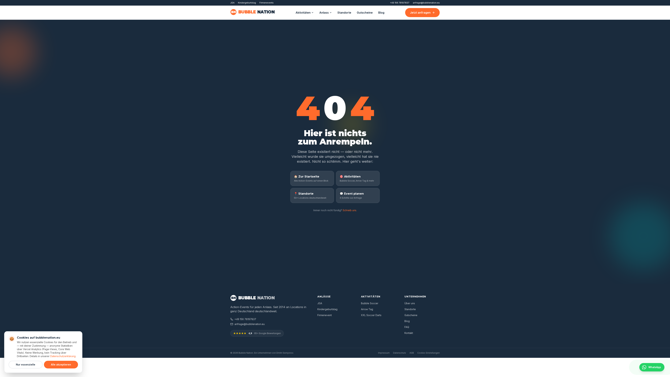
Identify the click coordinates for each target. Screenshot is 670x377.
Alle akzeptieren (61, 364)
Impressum (384, 353)
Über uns (409, 303)
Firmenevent (324, 315)
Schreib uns (349, 210)
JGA (232, 2)
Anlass (324, 12)
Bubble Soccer (369, 303)
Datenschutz (399, 353)
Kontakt (408, 332)
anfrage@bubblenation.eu (426, 2)
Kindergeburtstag (247, 2)
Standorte (344, 12)
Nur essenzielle (25, 364)
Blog (381, 12)
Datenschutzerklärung (63, 356)
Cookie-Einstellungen (428, 353)
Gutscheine (365, 12)
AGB (412, 353)
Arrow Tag (367, 309)
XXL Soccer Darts (371, 315)
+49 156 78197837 (399, 2)
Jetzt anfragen (420, 12)
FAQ (406, 327)
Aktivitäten (303, 12)
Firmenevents (266, 2)
